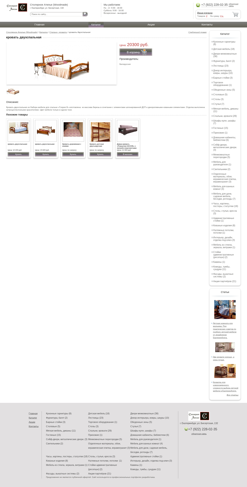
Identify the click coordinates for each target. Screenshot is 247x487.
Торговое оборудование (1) (222, 83)
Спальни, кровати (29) (225, 116)
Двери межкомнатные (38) (144, 413)
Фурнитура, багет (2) (224, 61)
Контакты (207, 24)
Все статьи (232, 395)
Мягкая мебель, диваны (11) (61, 430)
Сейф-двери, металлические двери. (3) (225, 147)
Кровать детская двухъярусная (97, 145)
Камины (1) (219, 262)
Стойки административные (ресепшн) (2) (223, 254)
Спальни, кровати (58, 32)
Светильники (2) (221, 169)
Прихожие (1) (220, 133)
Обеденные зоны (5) (224, 90)
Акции (151, 24)
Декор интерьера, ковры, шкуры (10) (223, 71)
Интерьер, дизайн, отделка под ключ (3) (224, 238)
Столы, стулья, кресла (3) (101, 456)
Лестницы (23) (220, 66)
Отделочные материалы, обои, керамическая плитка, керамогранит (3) (224, 178)
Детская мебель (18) (224, 49)
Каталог (96, 24)
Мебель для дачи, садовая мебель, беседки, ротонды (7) (224, 196)
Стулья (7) (218, 104)
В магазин (127, 154)
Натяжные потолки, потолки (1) (223, 231)
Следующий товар (197, 32)
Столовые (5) (220, 94)
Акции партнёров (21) (224, 281)
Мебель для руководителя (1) (222, 163)
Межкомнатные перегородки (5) (221, 155)
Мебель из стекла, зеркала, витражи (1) (224, 246)
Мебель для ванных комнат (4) (223, 187)
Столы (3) (218, 99)
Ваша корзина (204, 13)
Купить (18, 154)
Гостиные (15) (220, 128)
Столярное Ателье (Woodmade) (22, 32)
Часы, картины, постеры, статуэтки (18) (225, 204)
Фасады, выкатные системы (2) (223, 275)
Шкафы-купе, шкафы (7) (143, 430)
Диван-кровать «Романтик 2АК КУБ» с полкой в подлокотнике (127, 146)
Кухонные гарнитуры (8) (58, 413)
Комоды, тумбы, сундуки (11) (221, 267)
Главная (39, 24)
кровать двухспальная (17, 144)
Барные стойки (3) (223, 78)
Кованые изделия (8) (224, 225)
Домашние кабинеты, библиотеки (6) (224, 138)
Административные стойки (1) (146, 456)
